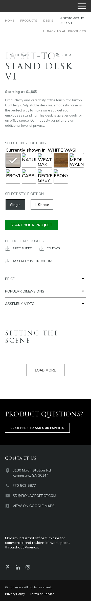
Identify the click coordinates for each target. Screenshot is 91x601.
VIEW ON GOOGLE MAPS (34, 505)
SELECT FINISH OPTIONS (25, 143)
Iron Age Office (30, 6)
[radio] (15, 205)
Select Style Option (24, 194)
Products (28, 20)
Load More (45, 370)
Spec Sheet (22, 248)
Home (9, 20)
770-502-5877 (24, 485)
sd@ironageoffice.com (34, 495)
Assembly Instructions (33, 261)
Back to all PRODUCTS (66, 31)
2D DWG (53, 248)
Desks (48, 20)
